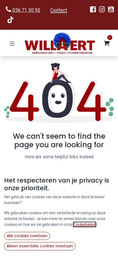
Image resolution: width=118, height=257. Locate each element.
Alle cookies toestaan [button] (27, 236)
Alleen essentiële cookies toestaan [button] (40, 246)
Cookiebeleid (85, 224)
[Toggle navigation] (12, 43)
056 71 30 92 (25, 10)
